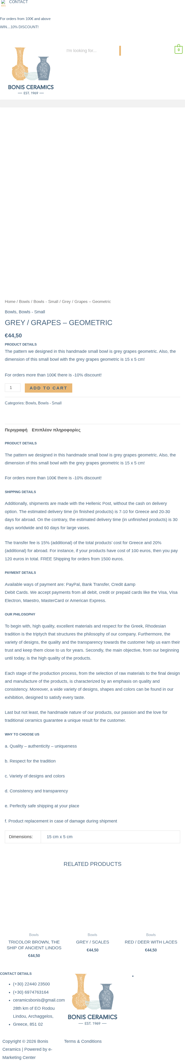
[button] (4, 3)
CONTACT (18, 2)
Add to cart (48, 388)
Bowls (24, 301)
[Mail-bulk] (156, 6)
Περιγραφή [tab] (16, 430)
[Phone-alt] (143, 6)
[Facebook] (129, 6)
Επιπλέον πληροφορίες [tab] (56, 430)
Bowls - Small (45, 301)
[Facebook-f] (132, 1043)
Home (10, 301)
